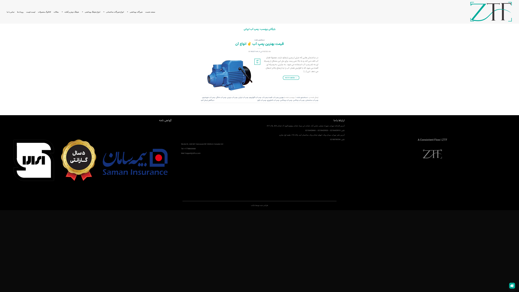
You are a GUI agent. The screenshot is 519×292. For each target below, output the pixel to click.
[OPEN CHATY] (512, 286)
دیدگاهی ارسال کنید (207, 100)
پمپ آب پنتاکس (299, 100)
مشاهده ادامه (291, 78)
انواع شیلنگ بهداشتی (92, 12)
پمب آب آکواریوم (255, 97)
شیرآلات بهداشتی (136, 12)
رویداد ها (20, 12)
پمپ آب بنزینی (232, 97)
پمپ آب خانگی (221, 97)
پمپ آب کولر (261, 100)
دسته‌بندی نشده (259, 40)
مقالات (56, 12)
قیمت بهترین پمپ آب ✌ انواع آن (259, 43)
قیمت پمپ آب (267, 97)
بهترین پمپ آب (278, 97)
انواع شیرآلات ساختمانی (115, 12)
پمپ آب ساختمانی (311, 100)
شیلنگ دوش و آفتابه (71, 12)
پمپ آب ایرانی (243, 97)
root (253, 52)
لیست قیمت (30, 12)
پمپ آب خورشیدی (208, 97)
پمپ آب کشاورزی (273, 100)
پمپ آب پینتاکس (286, 100)
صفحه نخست (150, 12)
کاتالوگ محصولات (44, 12)
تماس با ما (10, 12)
